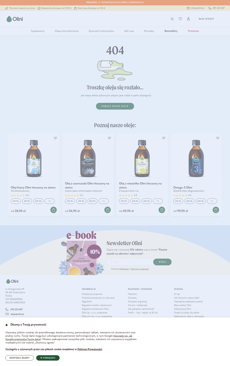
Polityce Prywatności (89, 349)
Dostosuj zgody (19, 358)
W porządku (47, 358)
